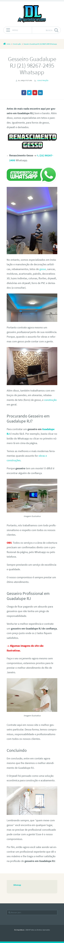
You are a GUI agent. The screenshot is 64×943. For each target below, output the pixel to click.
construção (50, 400)
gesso (42, 269)
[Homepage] (32, 14)
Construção (42, 80)
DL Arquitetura (19, 930)
